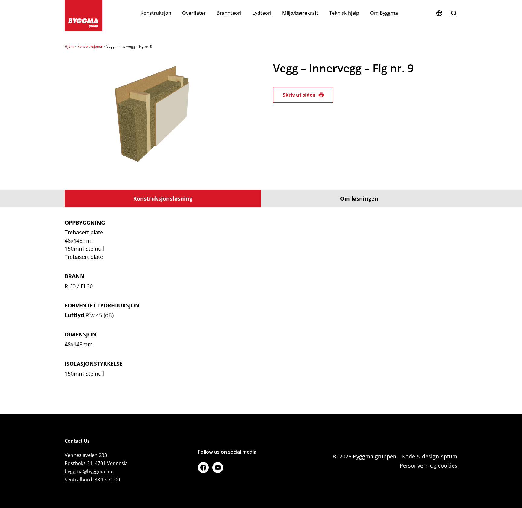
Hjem (69, 46)
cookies (447, 465)
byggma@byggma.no (88, 471)
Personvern (414, 465)
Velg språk (439, 13)
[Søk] (453, 13)
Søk (453, 13)
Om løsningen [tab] (359, 198)
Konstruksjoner (90, 46)
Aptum (448, 456)
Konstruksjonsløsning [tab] (162, 198)
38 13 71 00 (107, 479)
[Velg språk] (439, 13)
